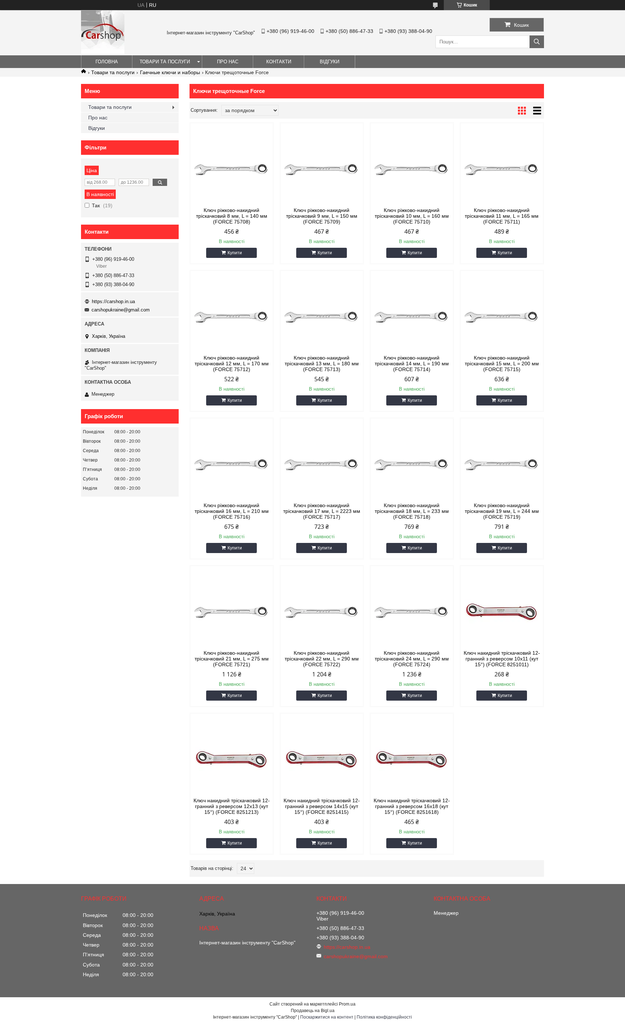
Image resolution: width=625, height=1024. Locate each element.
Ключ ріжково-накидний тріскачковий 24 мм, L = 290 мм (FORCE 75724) (412, 658)
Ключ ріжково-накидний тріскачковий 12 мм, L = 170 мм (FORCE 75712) (232, 363)
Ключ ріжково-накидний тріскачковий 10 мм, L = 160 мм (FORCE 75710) (412, 216)
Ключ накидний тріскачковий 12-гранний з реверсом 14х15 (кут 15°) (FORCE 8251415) (322, 806)
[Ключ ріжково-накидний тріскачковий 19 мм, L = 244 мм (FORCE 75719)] (502, 464)
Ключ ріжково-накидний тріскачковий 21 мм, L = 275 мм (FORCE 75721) (232, 658)
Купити (235, 252)
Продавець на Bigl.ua (313, 1010)
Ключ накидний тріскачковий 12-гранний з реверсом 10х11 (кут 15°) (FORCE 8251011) (502, 658)
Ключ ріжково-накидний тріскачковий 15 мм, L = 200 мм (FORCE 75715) (502, 363)
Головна (106, 61)
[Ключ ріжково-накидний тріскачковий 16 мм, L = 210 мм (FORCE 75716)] (231, 464)
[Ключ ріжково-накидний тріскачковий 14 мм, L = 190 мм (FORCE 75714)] (412, 317)
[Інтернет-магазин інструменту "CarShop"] (102, 52)
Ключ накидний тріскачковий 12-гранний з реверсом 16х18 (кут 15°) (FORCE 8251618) (412, 806)
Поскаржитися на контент (326, 1017)
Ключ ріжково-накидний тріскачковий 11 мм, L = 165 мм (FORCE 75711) (502, 216)
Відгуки (329, 61)
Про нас (227, 61)
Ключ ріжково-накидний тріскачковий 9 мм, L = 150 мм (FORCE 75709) (321, 216)
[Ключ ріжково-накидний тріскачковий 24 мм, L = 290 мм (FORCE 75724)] (412, 612)
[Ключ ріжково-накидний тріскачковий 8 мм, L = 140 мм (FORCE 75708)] (231, 169)
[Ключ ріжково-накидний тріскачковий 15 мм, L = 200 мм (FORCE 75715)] (502, 317)
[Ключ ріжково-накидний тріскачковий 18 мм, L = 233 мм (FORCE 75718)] (412, 464)
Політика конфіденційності (384, 1017)
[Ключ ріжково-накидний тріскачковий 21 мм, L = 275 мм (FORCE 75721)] (231, 612)
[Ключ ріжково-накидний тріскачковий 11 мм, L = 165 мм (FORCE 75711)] (502, 169)
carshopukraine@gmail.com (121, 310)
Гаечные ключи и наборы (170, 72)
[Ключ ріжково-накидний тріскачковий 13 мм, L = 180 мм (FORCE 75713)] (321, 317)
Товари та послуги (165, 61)
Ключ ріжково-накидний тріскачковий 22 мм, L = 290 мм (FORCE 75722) (322, 658)
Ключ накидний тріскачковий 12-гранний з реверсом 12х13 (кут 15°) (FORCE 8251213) (232, 806)
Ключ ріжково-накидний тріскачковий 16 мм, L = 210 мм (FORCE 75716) (232, 511)
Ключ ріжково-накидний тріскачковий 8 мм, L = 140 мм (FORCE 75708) (231, 216)
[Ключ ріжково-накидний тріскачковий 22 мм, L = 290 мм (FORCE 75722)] (321, 612)
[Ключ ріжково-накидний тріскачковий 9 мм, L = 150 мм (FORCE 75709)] (321, 169)
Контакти (278, 61)
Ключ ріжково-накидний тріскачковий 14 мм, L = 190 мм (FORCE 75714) (412, 363)
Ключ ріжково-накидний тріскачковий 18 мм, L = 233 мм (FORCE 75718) (412, 511)
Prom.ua (347, 1004)
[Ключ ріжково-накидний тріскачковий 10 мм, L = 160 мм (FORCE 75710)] (412, 169)
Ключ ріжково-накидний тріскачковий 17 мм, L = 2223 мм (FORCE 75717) (321, 511)
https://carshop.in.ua (113, 301)
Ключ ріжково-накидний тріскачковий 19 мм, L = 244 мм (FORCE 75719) (502, 511)
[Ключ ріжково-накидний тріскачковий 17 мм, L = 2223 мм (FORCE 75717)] (321, 464)
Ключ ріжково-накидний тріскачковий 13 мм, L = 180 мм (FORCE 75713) (322, 363)
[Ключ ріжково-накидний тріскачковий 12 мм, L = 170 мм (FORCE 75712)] (231, 317)
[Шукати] (537, 41)
